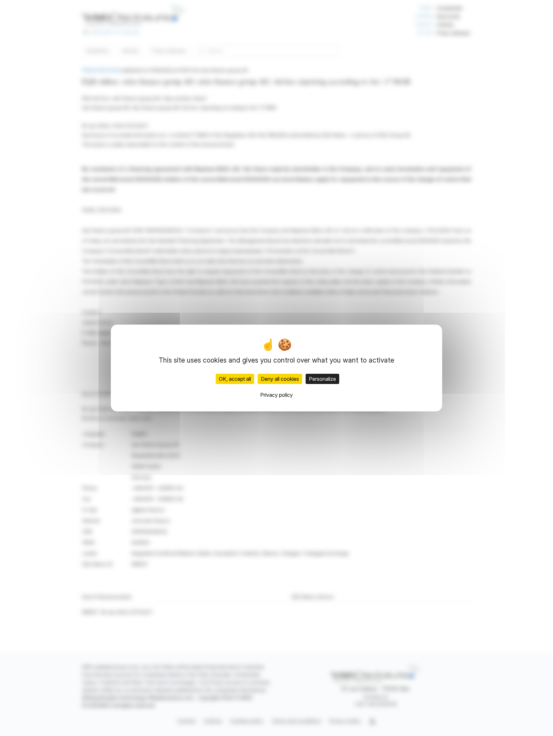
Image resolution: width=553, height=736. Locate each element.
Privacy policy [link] (276, 395)
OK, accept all (235, 379)
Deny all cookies (280, 379)
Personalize (322, 379)
